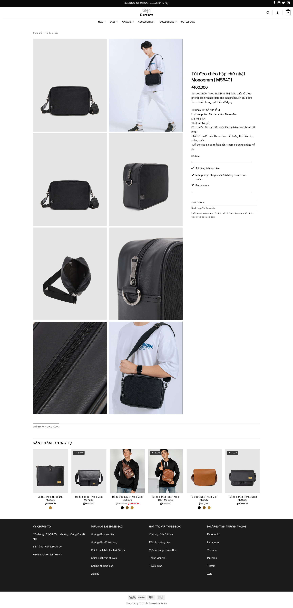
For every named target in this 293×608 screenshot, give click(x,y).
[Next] (259, 484)
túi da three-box (206, 217)
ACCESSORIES (145, 22)
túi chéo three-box (235, 213)
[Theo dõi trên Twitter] (283, 3)
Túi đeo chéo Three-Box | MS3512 (204, 498)
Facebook (213, 534)
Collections (167, 22)
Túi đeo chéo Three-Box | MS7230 (89, 498)
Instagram (213, 542)
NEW (100, 22)
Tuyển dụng (155, 566)
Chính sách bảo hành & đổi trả (108, 550)
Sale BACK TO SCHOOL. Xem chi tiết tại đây (146, 3)
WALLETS (126, 22)
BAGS (113, 22)
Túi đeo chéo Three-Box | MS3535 (50, 498)
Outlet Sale (188, 22)
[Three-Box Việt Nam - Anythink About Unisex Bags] (146, 12)
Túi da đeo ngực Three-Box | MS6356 (127, 498)
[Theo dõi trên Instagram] (279, 3)
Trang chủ (37, 33)
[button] (268, 12)
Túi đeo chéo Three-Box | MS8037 (243, 498)
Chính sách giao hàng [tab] (46, 427)
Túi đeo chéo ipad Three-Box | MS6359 (166, 498)
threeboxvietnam (204, 213)
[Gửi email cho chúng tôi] (288, 3)
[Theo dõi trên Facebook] (274, 3)
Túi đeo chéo (51, 33)
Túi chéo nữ (219, 213)
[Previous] (33, 484)
